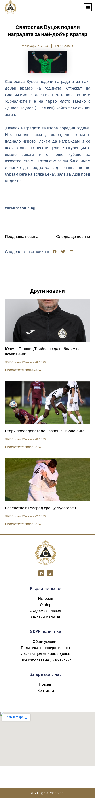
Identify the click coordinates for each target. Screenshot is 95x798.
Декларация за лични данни (45, 654)
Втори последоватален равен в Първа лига (45, 431)
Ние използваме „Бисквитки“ (45, 660)
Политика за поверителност (45, 647)
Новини (45, 684)
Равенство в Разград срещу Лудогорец (40, 508)
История (45, 598)
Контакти (45, 690)
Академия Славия (45, 611)
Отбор (45, 604)
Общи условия (45, 641)
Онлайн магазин (45, 617)
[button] (88, 7)
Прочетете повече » (23, 370)
